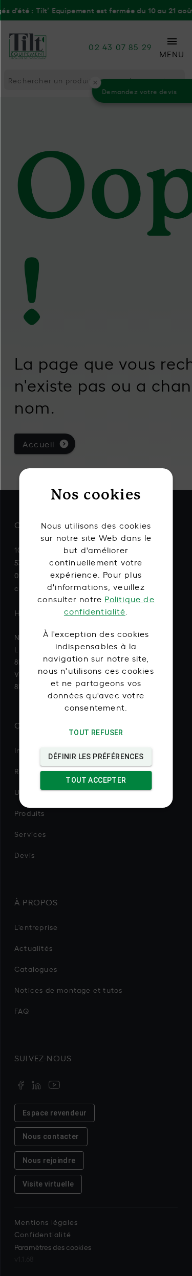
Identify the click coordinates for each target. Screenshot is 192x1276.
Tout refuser (96, 732)
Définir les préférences (95, 757)
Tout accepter (96, 780)
